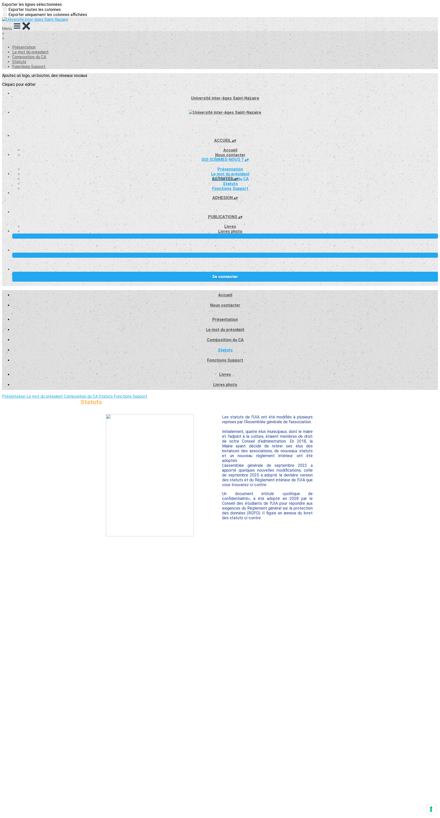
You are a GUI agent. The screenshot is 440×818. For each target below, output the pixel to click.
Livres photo (230, 231)
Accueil (230, 150)
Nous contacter (230, 155)
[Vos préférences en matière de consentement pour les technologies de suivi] (431, 809)
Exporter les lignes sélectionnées (32, 4)
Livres (230, 226)
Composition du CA (29, 56)
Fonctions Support (29, 66)
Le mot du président (30, 52)
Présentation (24, 47)
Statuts (19, 61)
